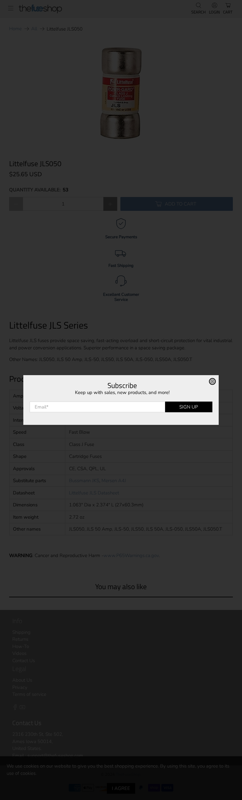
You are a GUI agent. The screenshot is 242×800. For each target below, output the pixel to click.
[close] (212, 381)
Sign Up (188, 407)
